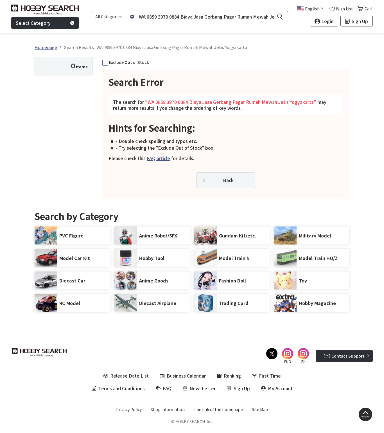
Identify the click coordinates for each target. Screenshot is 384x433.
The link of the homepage (218, 409)
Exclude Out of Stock (129, 62)
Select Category (33, 22)
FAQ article (158, 158)
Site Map (260, 409)
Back (228, 180)
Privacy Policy (129, 409)
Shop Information (168, 409)
